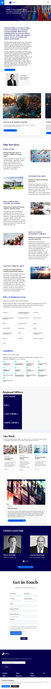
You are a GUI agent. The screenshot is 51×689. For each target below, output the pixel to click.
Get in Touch (10, 69)
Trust (32, 673)
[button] (48, 3)
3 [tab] (27, 561)
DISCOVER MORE (10, 130)
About (18, 673)
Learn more (20, 683)
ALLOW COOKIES (6, 686)
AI (44, 673)
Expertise (19, 676)
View (5, 469)
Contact (4, 673)
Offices (32, 676)
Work (4, 676)
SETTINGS (15, 686)
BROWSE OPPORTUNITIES (16, 520)
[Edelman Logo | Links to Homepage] (10, 3)
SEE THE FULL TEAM (25, 567)
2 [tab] (25, 561)
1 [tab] (23, 561)
